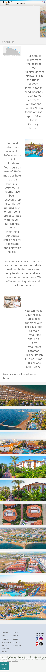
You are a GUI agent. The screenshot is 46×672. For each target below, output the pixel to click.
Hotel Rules (6, 649)
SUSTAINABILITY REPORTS (7, 643)
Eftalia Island (15, 634)
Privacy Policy (4, 653)
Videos (15, 639)
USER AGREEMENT (5, 637)
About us (5, 633)
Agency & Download (17, 643)
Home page (21, 3)
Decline (4, 664)
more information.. (12, 661)
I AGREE (4, 668)
